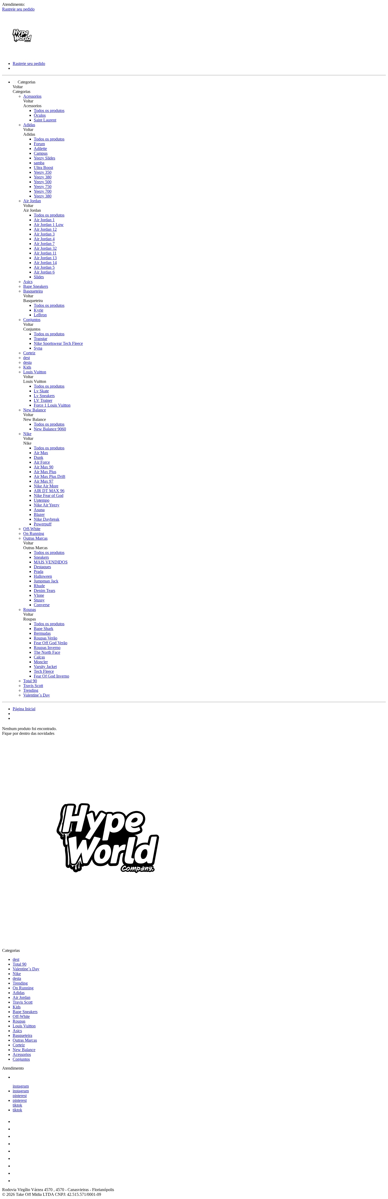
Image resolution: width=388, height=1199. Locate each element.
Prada (38, 571)
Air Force (42, 462)
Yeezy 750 (42, 186)
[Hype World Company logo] (22, 54)
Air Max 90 (43, 467)
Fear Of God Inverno (51, 676)
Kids (27, 367)
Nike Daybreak (46, 519)
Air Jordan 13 (45, 258)
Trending (30, 690)
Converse (42, 605)
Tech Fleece (44, 671)
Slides (39, 277)
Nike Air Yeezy (46, 505)
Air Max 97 (43, 481)
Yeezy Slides (44, 158)
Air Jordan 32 (45, 248)
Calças (39, 657)
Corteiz (29, 353)
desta (27, 362)
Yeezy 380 (42, 177)
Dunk (38, 457)
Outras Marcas (35, 538)
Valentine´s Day (36, 695)
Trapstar (40, 338)
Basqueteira (33, 291)
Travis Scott (33, 685)
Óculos (40, 115)
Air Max (41, 452)
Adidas (29, 125)
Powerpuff (42, 524)
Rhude (39, 586)
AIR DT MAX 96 (49, 490)
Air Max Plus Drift (49, 476)
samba (39, 163)
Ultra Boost (43, 167)
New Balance (34, 410)
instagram (21, 1086)
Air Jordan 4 (44, 239)
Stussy (39, 600)
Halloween (43, 576)
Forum (39, 144)
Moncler (41, 662)
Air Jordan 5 (44, 267)
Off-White (31, 528)
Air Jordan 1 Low (49, 224)
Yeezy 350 (42, 172)
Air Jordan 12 (45, 229)
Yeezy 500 (42, 182)
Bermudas (42, 633)
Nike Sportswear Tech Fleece (58, 343)
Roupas (29, 609)
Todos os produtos (49, 110)
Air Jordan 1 (44, 220)
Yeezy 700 (42, 191)
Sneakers (41, 557)
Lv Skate (41, 391)
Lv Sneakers (44, 395)
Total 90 (30, 681)
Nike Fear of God (48, 495)
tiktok (17, 1105)
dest (26, 357)
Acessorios (32, 96)
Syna (38, 348)
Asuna (39, 509)
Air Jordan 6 (44, 272)
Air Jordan (32, 201)
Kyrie (38, 310)
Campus (41, 153)
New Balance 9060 (50, 429)
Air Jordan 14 (45, 262)
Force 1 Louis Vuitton (52, 405)
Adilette (40, 148)
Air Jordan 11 (45, 253)
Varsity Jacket (45, 666)
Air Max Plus (45, 471)
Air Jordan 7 (44, 243)
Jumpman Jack (46, 581)
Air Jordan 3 (44, 234)
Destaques (42, 567)
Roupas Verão (45, 638)
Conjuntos (31, 319)
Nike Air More (46, 486)
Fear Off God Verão (50, 643)
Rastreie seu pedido (18, 9)
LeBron (40, 315)
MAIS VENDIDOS (51, 562)
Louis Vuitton (34, 372)
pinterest (20, 1095)
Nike (27, 433)
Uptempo (41, 500)
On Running (33, 533)
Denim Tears (44, 590)
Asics (27, 281)
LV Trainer (43, 400)
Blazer (39, 514)
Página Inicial (24, 709)
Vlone (39, 595)
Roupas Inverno (47, 647)
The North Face (47, 652)
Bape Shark (43, 628)
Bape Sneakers (35, 286)
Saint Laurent (45, 120)
